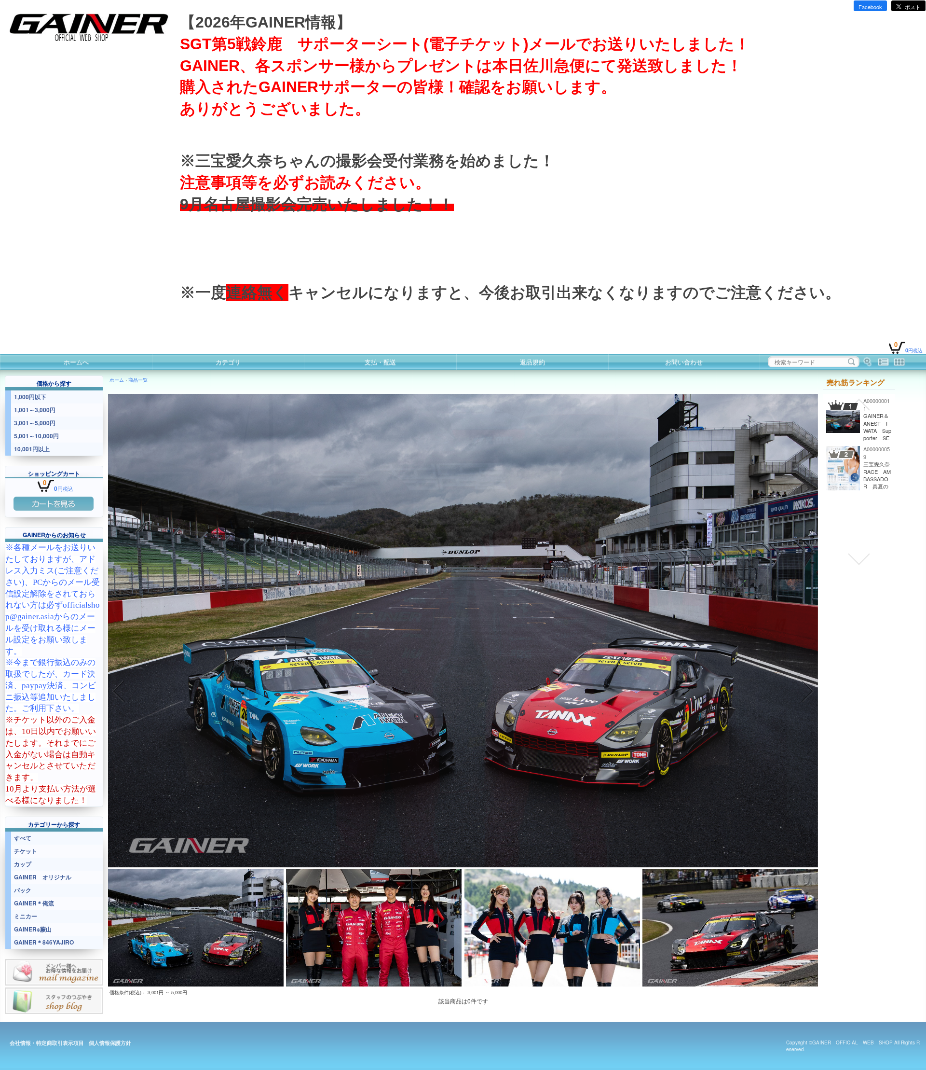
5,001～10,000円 (36, 435)
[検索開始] (851, 362)
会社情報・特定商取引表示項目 (47, 1042)
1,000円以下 (30, 396)
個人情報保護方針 (110, 1042)
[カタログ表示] (899, 362)
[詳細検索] (867, 362)
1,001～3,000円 (34, 409)
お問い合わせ (684, 361)
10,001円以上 (32, 449)
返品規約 (532, 361)
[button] (118, 691)
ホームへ (76, 361)
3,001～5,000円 (34, 422)
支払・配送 (380, 361)
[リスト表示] (883, 362)
